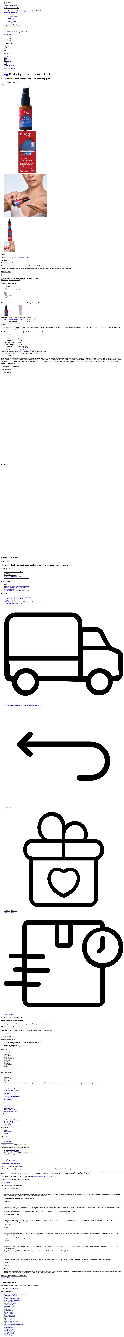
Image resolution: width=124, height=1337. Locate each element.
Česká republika (18, 1324)
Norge (10, 1335)
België (11, 1330)
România (13, 1306)
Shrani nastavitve (5, 1275)
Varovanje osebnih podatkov (11, 1151)
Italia (9, 1297)
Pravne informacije (7, 369)
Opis (3, 324)
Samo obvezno (12, 1179)
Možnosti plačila (11, 21)
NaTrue (20, 350)
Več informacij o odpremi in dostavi (10, 280)
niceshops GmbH (12, 1147)
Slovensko (14, 1322)
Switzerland (15, 1321)
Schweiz (12, 1316)
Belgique (13, 1329)
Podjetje (6, 1159)
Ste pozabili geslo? (9, 1108)
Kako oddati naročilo (9, 1088)
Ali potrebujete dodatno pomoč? (12, 1096)
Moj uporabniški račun (10, 1099)
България (13, 1315)
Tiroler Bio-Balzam (9, 589)
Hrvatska (13, 1309)
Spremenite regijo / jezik (19, 1144)
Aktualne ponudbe (9, 1123)
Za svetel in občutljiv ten (10, 573)
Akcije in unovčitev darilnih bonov (13, 1094)
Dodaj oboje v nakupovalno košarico (10, 323)
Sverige (12, 1307)
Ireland (11, 1325)
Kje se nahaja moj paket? (10, 1109)
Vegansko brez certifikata (30, 350)
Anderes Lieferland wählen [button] (8, 1291)
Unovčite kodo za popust (10, 1111)
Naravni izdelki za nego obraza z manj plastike (16, 578)
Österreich (14, 1295)
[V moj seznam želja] (1, 273)
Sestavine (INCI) (6, 355)
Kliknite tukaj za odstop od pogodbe (10, 1163)
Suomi (11, 1313)
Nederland (14, 1327)
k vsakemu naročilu (16, 12)
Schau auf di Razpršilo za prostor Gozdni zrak (16, 586)
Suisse (10, 1318)
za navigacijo (7, 2)
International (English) (24, 1294)
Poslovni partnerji (8, 1098)
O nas (5, 1130)
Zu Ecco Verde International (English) (11, 1288)
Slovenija (13, 1303)
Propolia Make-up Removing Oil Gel (14, 603)
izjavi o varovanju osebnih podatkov (43, 1176)
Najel (5, 584)
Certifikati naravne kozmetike (12, 1120)
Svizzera (12, 1319)
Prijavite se (7, 1105)
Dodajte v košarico (5, 271)
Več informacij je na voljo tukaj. (9, 1027)
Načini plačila (7, 1093)
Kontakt (9, 22)
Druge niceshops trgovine (11, 1160)
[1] (100, 361)
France (11, 1304)
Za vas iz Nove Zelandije (10, 575)
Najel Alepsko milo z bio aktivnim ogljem (15, 587)
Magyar (12, 1312)
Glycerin (6, 358)
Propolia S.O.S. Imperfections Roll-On (14, 599)
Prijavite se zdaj (8, 40)
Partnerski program (9, 1124)
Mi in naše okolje (8, 1121)
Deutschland (15, 1298)
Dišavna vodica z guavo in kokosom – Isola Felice (17, 597)
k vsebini (6, 3)
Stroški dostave (11, 19)
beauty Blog (7, 1117)
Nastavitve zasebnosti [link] (10, 1156)
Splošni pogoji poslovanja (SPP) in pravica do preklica (18, 1153)
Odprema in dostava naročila (11, 1090)
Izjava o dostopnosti (9, 1154)
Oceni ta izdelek (5, 561)
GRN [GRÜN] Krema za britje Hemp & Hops (16, 590)
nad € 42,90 (22, 11)
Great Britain (16, 1300)
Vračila (6, 1091)
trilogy (4, 74)
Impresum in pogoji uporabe (11, 1150)
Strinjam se (4, 1179)
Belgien (12, 1333)
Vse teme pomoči (12, 24)
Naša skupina (7, 1131)
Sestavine (6, 1118)
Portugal (12, 1332)
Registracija (7, 1106)
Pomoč (6, 15)
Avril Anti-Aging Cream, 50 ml (13, 319)
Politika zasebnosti (6, 1182)
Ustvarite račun (8, 46)
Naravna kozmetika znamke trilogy (13, 572)
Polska (11, 1310)
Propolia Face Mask (9, 600)
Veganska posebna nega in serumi (13, 576)
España (11, 1301)
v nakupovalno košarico (10, 5)
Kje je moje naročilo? (13, 16)
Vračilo (9, 18)
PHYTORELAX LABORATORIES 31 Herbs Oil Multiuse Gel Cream (23, 602)
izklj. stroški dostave (23, 257)
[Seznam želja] (5, 49)
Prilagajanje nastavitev (23, 1179)
